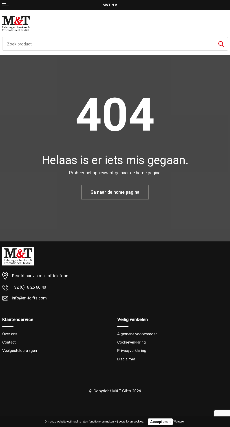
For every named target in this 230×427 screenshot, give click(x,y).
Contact (9, 342)
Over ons (9, 334)
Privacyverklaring (131, 350)
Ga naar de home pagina (115, 192)
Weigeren (179, 421)
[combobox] (108, 43)
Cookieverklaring (131, 342)
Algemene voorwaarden (137, 334)
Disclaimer (126, 359)
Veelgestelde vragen (19, 350)
